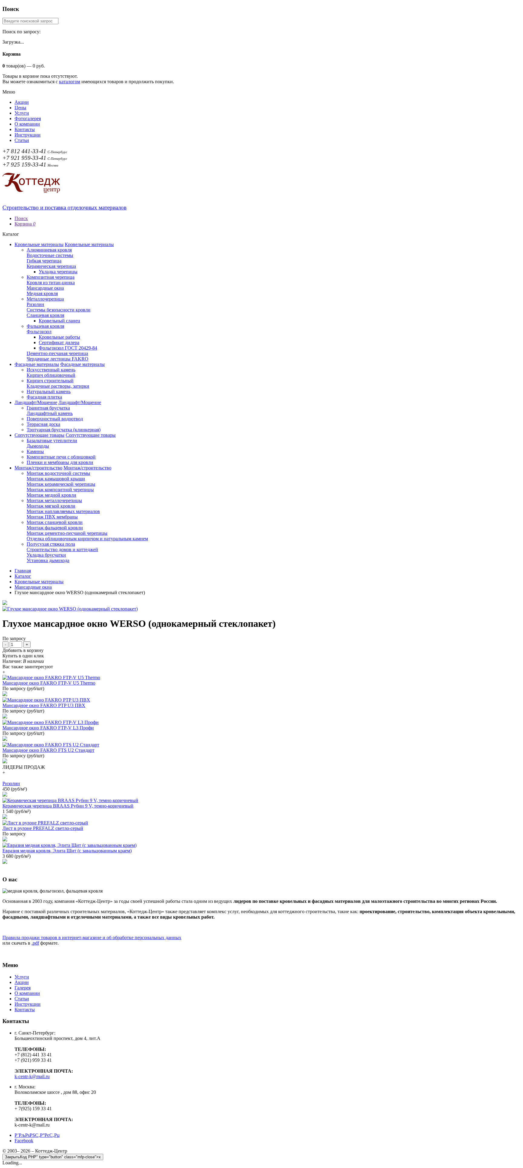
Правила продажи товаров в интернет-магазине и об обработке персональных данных (91, 937)
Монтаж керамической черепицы (61, 484)
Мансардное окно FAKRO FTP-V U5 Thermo (48, 683)
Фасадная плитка (44, 397)
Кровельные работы (59, 337)
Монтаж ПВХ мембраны (52, 516)
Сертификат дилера (59, 342)
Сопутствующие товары (39, 435)
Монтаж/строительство (38, 467)
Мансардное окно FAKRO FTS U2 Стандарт (48, 750)
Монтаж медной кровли (51, 495)
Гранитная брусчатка (48, 407)
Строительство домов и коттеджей (62, 549)
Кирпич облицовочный (51, 375)
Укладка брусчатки (46, 555)
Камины (35, 451)
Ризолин (35, 304)
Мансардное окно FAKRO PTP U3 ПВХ (43, 705)
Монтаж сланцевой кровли (55, 522)
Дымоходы (38, 446)
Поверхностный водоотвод (55, 418)
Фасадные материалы (37, 364)
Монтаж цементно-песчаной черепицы (67, 533)
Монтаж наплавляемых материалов (63, 511)
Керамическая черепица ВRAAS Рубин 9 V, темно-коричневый (67, 805)
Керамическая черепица (51, 266)
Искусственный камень (51, 369)
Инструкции (28, 134)
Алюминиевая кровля (49, 249)
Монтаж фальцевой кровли (55, 527)
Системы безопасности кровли (58, 309)
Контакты (25, 129)
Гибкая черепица (44, 260)
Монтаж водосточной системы (58, 473)
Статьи (22, 140)
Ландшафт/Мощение (36, 402)
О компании (27, 124)
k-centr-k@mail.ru (32, 1076)
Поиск (21, 218)
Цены (20, 107)
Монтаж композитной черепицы (60, 489)
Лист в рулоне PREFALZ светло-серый (42, 828)
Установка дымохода (48, 560)
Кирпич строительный (50, 380)
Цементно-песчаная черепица (57, 353)
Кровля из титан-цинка (51, 282)
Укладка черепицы (58, 271)
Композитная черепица (50, 277)
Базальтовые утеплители (52, 440)
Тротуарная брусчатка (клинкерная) (63, 429)
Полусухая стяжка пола (51, 544)
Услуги (22, 113)
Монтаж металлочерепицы (54, 500)
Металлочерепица (45, 298)
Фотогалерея (28, 118)
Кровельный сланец (59, 320)
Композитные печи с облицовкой (61, 456)
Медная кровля (42, 293)
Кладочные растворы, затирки (58, 386)
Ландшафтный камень (50, 413)
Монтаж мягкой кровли (51, 505)
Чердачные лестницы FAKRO (57, 358)
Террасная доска (43, 424)
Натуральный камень (49, 391)
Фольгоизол (39, 331)
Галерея (23, 987)
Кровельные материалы (39, 244)
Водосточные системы (50, 255)
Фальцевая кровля (45, 326)
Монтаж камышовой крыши (56, 478)
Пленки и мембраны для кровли (60, 462)
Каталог (23, 576)
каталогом (69, 81)
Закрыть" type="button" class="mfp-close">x (53, 1157)
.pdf (35, 943)
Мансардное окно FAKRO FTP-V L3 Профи (48, 727)
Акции (22, 102)
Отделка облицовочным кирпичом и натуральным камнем (87, 538)
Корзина (25, 223)
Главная (23, 570)
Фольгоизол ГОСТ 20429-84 (68, 347)
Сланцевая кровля (45, 315)
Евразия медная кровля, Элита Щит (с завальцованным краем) (67, 850)
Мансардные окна (45, 288)
